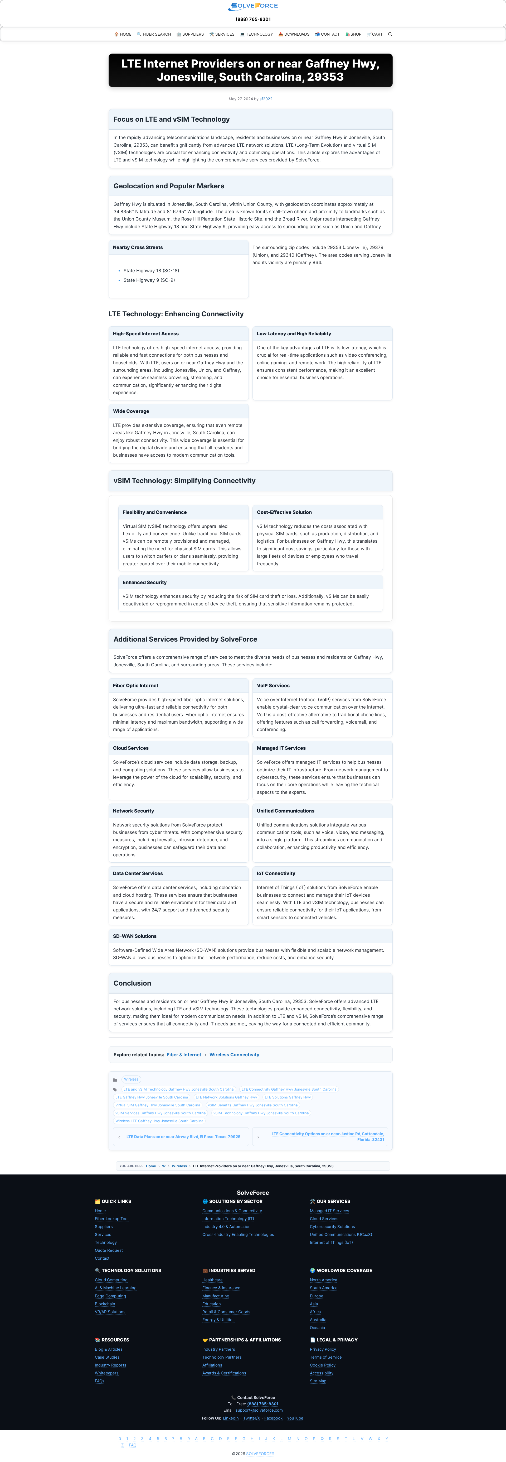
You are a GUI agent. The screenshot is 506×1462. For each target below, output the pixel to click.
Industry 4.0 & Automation (226, 1226)
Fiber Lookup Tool (112, 1218)
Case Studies (107, 1357)
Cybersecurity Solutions (332, 1226)
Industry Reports (110, 1365)
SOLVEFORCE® (260, 1453)
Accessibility (321, 1372)
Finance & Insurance (221, 1287)
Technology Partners (222, 1357)
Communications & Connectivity (232, 1210)
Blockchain (105, 1303)
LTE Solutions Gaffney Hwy (288, 1097)
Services (103, 1234)
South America (323, 1287)
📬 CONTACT (327, 34)
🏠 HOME (123, 34)
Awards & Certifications (224, 1372)
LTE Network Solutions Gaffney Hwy (226, 1097)
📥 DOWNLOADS (294, 34)
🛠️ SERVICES (222, 34)
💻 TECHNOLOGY (256, 34)
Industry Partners (218, 1349)
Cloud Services (324, 1218)
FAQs (99, 1380)
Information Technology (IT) (228, 1218)
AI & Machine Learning (116, 1287)
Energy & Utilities (218, 1319)
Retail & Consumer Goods (226, 1311)
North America (323, 1279)
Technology (106, 1242)
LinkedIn (231, 1418)
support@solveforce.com (259, 1410)
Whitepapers (107, 1372)
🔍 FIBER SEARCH (154, 34)
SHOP (353, 34)
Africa (315, 1311)
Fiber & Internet (184, 1054)
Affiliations (212, 1365)
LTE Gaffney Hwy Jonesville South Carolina (151, 1097)
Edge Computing (110, 1295)
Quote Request (109, 1250)
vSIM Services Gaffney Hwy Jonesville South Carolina (160, 1113)
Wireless (131, 1079)
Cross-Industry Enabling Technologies (238, 1234)
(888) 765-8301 (253, 19)
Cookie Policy (322, 1365)
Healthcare (212, 1279)
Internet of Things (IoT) (331, 1242)
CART (375, 34)
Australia (318, 1319)
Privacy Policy (323, 1349)
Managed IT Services (329, 1210)
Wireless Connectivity (234, 1054)
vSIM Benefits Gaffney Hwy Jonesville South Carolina (253, 1105)
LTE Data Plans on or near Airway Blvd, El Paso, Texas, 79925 (183, 1136)
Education (211, 1303)
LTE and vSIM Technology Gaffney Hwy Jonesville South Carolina (179, 1089)
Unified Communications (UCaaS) (341, 1234)
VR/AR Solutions (110, 1311)
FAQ (132, 1444)
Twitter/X (251, 1418)
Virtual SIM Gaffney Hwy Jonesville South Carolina (157, 1105)
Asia (314, 1303)
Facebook (273, 1418)
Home (151, 1166)
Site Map (318, 1380)
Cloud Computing (111, 1279)
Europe (316, 1295)
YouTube (295, 1418)
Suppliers (104, 1226)
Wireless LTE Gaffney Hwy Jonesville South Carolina (159, 1121)
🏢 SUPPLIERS (190, 34)
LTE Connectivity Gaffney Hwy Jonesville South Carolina (289, 1089)
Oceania (317, 1327)
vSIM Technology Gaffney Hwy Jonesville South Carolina (261, 1113)
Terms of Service (326, 1357)
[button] (390, 34)
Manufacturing (215, 1295)
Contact (102, 1258)
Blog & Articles (109, 1349)
